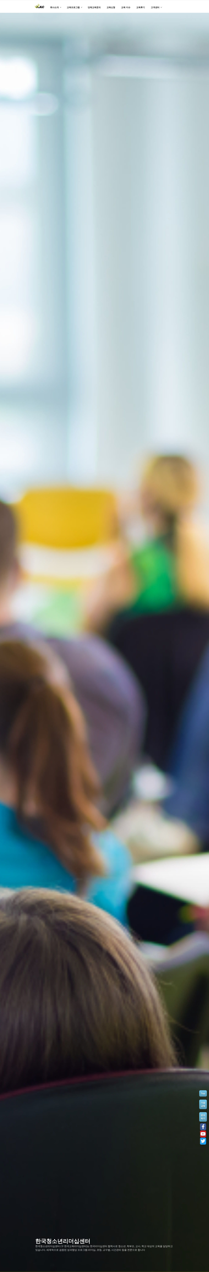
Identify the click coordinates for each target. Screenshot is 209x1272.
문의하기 (203, 1117)
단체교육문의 (94, 7)
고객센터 (155, 7)
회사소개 (54, 7)
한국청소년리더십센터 (62, 1241)
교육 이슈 (125, 7)
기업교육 (203, 1104)
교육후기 (140, 7)
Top (203, 1093)
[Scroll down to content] (179, 4)
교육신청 (111, 7)
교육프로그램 (73, 7)
